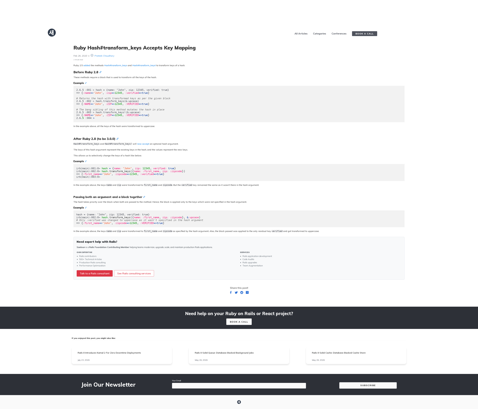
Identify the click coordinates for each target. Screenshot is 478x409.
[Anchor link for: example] (85, 83)
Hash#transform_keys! (144, 65)
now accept (143, 143)
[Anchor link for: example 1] (85, 161)
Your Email (176, 380)
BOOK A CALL (365, 33)
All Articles (301, 33)
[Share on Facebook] (231, 293)
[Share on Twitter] (236, 293)
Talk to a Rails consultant (95, 273)
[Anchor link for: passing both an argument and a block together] (143, 196)
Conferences (339, 33)
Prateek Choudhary (104, 55)
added (86, 65)
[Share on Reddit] (241, 293)
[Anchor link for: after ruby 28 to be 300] (117, 138)
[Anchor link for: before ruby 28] (99, 71)
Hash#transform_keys (115, 65)
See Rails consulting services (134, 273)
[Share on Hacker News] (247, 293)
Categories (319, 33)
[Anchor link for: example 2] (85, 207)
